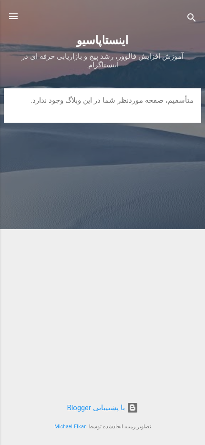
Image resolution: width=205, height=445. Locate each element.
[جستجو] (191, 19)
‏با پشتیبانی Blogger (97, 407)
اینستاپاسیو (103, 40)
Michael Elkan (70, 427)
